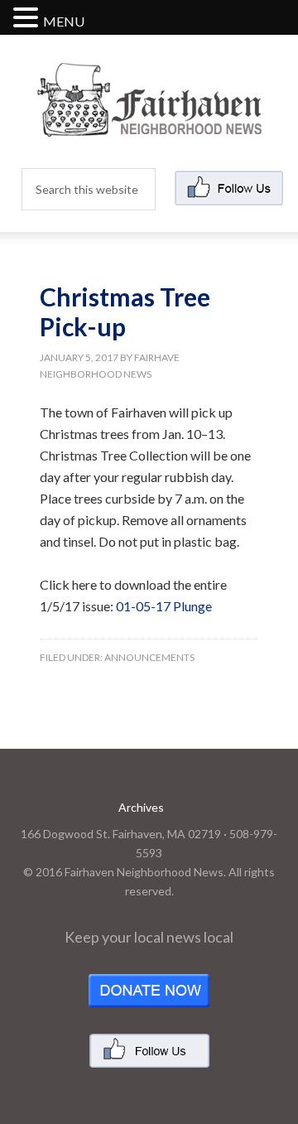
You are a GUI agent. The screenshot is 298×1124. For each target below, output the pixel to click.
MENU (63, 21)
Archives (141, 807)
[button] (28, 18)
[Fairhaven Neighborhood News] (149, 123)
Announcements (149, 657)
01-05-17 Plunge (164, 606)
